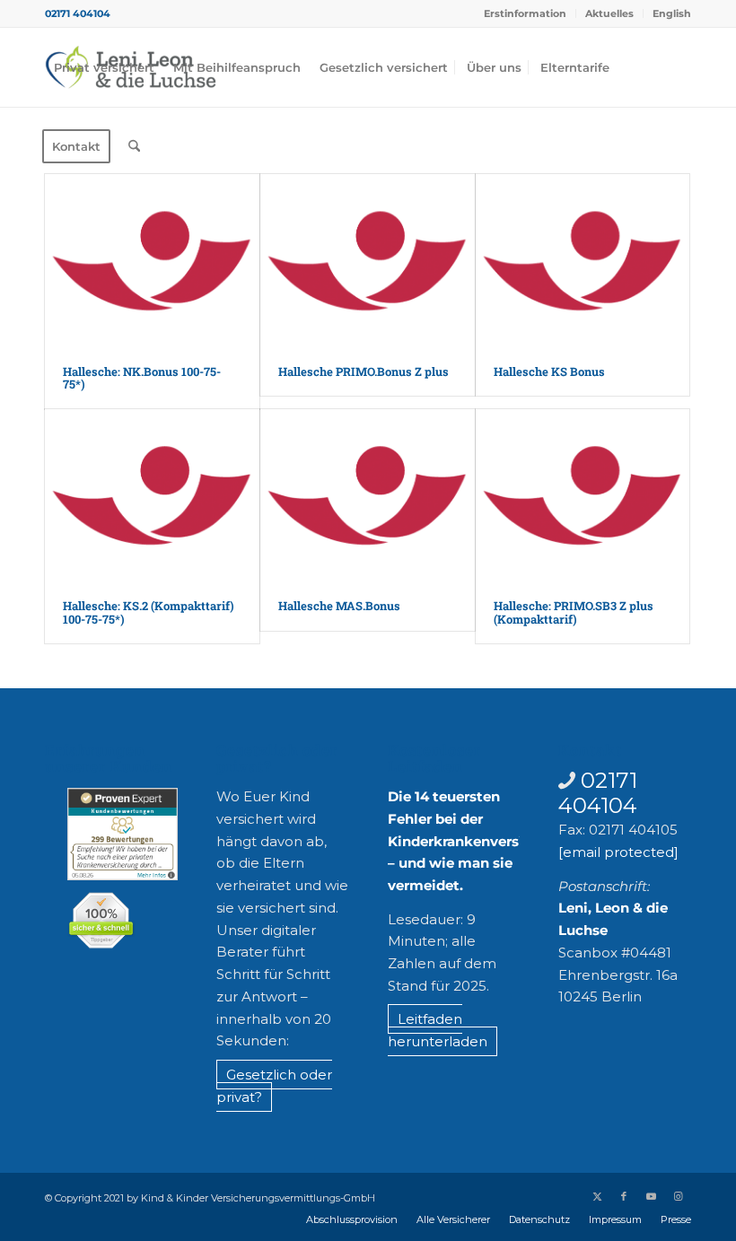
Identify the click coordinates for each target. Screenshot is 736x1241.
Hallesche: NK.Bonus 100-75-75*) (142, 377)
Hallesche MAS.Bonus (339, 606)
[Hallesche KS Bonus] (583, 260)
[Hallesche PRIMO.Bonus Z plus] (367, 260)
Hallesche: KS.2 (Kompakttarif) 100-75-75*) (148, 612)
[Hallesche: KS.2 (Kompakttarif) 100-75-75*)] (152, 495)
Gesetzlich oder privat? (274, 1086)
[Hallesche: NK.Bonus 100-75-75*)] (152, 260)
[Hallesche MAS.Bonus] (367, 495)
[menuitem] (525, 13)
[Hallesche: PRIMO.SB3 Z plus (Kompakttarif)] (583, 495)
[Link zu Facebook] (623, 1196)
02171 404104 (77, 13)
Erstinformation (525, 13)
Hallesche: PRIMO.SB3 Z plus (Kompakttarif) (573, 612)
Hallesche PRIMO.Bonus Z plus (363, 371)
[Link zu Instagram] (677, 1196)
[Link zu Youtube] (650, 1196)
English (672, 13)
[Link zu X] (596, 1196)
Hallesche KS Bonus (549, 371)
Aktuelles (609, 13)
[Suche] (134, 146)
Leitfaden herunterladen (437, 1030)
